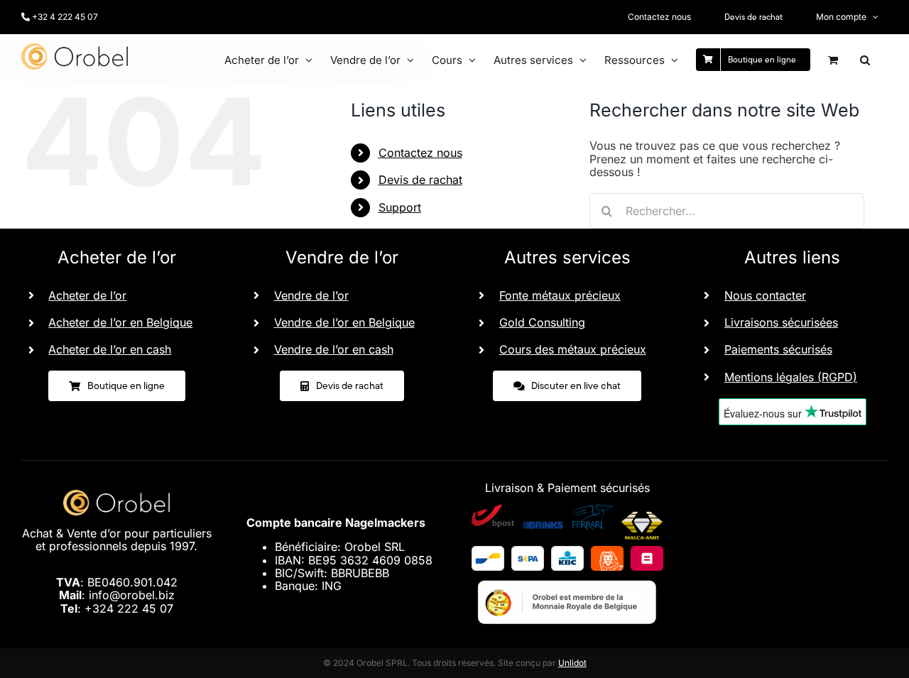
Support (400, 207)
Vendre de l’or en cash (333, 349)
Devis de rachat (420, 180)
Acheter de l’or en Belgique (120, 322)
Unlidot (572, 662)
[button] (865, 59)
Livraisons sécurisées (781, 322)
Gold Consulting (542, 322)
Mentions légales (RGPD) (790, 377)
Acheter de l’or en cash (109, 349)
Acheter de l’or (87, 295)
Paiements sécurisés (778, 349)
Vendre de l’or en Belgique (344, 322)
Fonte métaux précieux (560, 295)
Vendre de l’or (311, 295)
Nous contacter (765, 295)
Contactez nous (420, 153)
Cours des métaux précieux (572, 349)
